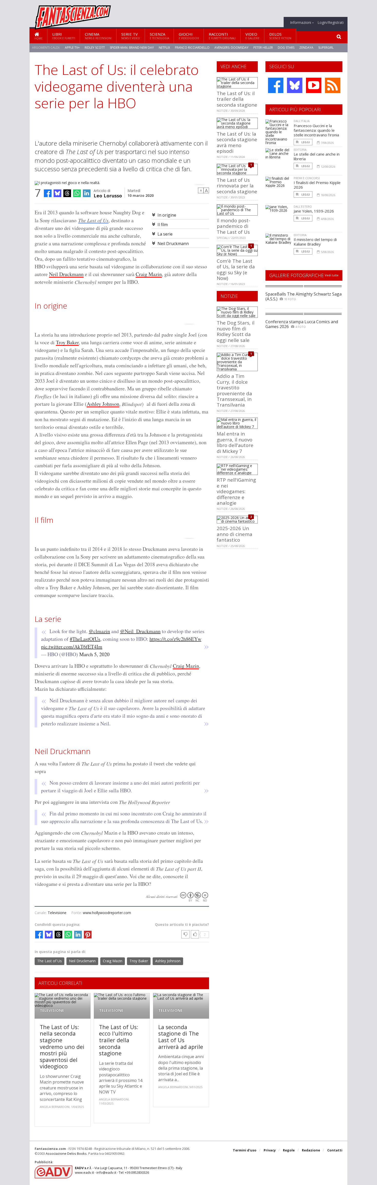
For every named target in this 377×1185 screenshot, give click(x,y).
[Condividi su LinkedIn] (86, 193)
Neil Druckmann (173, 243)
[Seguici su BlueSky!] (294, 85)
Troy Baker (67, 342)
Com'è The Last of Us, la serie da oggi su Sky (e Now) (236, 269)
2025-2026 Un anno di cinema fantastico (234, 534)
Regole (289, 1150)
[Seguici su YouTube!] (313, 85)
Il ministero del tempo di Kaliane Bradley (315, 242)
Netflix (164, 47)
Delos (280, 36)
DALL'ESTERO (303, 206)
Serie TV (130, 36)
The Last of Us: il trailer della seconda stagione (237, 99)
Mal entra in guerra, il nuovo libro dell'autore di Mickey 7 (235, 442)
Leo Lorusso (108, 195)
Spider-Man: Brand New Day (132, 47)
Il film (162, 224)
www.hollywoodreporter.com (107, 912)
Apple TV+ (72, 47)
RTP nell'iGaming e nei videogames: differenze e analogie (236, 491)
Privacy (270, 1150)
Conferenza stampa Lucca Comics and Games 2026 (301, 324)
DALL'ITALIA (302, 120)
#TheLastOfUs (85, 638)
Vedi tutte (332, 275)
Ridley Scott (95, 47)
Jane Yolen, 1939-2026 (314, 211)
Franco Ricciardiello (192, 47)
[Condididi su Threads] (67, 193)
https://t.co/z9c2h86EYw (175, 638)
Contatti (334, 1150)
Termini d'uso (244, 1150)
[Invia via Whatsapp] (77, 193)
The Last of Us (93, 220)
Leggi (305, 142)
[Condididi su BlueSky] (57, 193)
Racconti (222, 36)
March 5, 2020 (94, 654)
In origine (166, 215)
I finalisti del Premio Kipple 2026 (317, 185)
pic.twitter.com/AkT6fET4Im (71, 646)
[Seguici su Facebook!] (275, 85)
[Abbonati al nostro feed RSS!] (332, 85)
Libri (63, 36)
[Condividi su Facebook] (47, 193)
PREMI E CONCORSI (307, 178)
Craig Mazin (149, 274)
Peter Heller (263, 47)
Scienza (159, 36)
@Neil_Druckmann (140, 631)
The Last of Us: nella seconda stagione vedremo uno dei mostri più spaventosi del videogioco (62, 1046)
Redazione (311, 1150)
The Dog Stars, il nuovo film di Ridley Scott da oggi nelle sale (235, 331)
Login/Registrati (331, 22)
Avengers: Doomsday (231, 47)
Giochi (189, 36)
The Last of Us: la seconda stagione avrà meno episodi (237, 142)
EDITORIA (300, 149)
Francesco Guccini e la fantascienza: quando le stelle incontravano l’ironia (316, 130)
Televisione (57, 912)
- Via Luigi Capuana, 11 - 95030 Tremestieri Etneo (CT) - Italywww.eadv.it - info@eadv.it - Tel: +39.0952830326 (128, 1170)
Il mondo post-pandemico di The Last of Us (233, 226)
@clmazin (99, 631)
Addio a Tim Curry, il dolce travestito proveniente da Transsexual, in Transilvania (234, 390)
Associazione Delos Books (66, 1153)
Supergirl (326, 47)
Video (252, 36)
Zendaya (306, 47)
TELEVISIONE (52, 1010)
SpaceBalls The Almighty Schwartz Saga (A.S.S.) (303, 296)
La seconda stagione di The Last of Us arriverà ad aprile (180, 1036)
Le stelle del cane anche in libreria (317, 156)
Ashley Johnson (103, 403)
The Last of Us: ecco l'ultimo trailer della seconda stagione (118, 1040)
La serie (165, 234)
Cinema (98, 36)
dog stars (286, 47)
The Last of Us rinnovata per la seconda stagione (237, 186)
